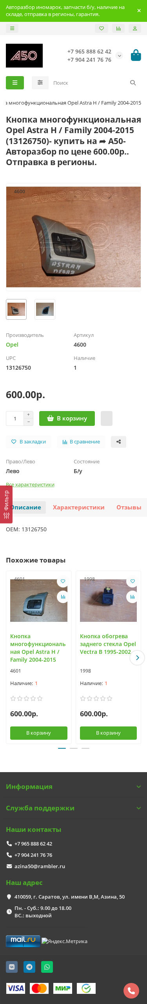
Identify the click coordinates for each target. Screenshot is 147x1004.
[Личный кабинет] (135, 28)
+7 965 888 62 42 (33, 843)
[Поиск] (133, 83)
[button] (10, 658)
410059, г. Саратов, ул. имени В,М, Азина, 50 (70, 896)
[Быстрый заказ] (107, 418)
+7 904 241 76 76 (33, 854)
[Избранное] (101, 28)
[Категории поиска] (40, 82)
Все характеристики (30, 484)
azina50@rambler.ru (40, 866)
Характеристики (79, 507)
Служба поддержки (40, 807)
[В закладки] (63, 581)
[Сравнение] (118, 28)
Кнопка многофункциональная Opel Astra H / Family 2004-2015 (37, 647)
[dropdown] (12, 28)
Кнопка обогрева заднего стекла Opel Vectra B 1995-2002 (108, 643)
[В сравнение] (63, 597)
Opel (12, 344)
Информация (29, 786)
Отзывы (129, 507)
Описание (25, 507)
